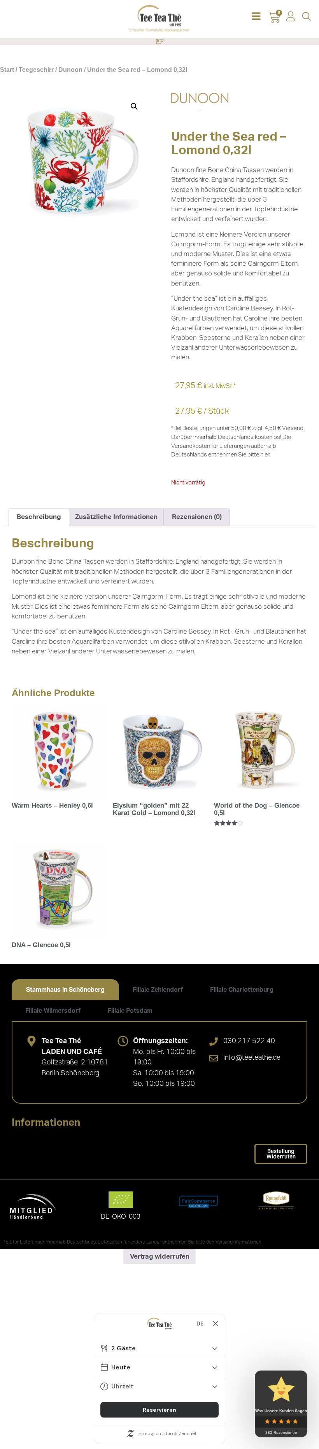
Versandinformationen (238, 1242)
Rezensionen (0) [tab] (197, 517)
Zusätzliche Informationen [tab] (116, 517)
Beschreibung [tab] (39, 517)
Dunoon (70, 69)
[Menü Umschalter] (159, 41)
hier (264, 455)
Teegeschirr (36, 69)
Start (7, 69)
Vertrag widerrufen (159, 1256)
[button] (256, 17)
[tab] (65, 989)
